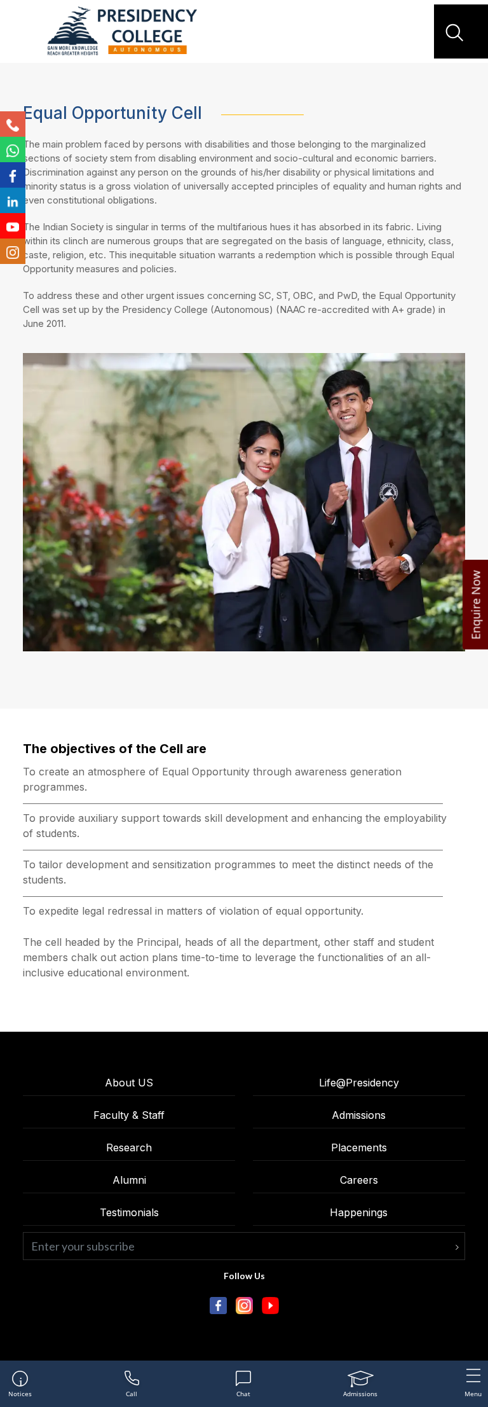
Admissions (359, 1115)
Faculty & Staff (129, 1115)
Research (129, 1147)
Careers (359, 1180)
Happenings (359, 1212)
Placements (359, 1147)
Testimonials (129, 1212)
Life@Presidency (359, 1082)
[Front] (122, 31)
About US (129, 1082)
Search (456, 32)
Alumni (129, 1180)
